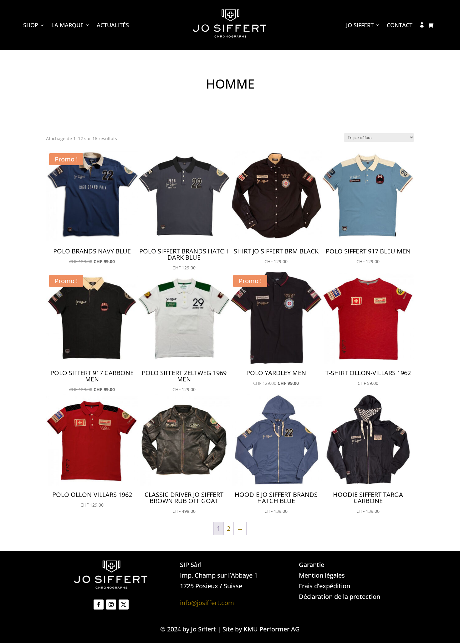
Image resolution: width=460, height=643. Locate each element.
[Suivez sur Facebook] (99, 605)
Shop (30, 26)
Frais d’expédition (324, 586)
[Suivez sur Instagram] (111, 605)
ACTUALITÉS (113, 26)
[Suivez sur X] (124, 605)
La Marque (67, 26)
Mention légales (322, 575)
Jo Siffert (360, 26)
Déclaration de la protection (339, 596)
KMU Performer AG (271, 629)
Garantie (311, 564)
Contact (399, 26)
